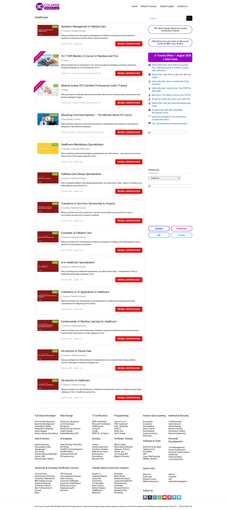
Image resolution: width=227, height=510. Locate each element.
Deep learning (66, 444)
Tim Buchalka (97, 483)
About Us (147, 474)
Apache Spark (41, 459)
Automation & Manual (123, 447)
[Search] (189, 18)
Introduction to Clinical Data (76, 351)
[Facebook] (145, 497)
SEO (77, 433)
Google (95, 431)
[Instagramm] (155, 497)
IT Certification (99, 415)
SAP (145, 454)
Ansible (105, 449)
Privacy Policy (184, 506)
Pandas (38, 454)
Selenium (118, 449)
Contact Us (182, 6)
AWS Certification (99, 422)
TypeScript (122, 424)
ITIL (98, 433)
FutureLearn (182, 229)
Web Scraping (120, 444)
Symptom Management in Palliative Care (83, 26)
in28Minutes (97, 490)
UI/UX (62, 424)
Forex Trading (148, 429)
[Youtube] (164, 497)
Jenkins (95, 444)
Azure (99, 452)
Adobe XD (64, 429)
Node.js (38, 433)
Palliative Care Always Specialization (81, 174)
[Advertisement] (170, 260)
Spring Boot (53, 433)
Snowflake (147, 452)
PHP (116, 424)
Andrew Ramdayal (122, 478)
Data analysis (40, 447)
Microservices (98, 459)
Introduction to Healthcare (75, 380)
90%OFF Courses (149, 6)
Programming (121, 415)
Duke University (66, 478)
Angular (43, 431)
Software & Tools (152, 441)
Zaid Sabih (118, 486)
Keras (66, 447)
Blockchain (147, 436)
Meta (37, 493)
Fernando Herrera (121, 488)
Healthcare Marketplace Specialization (82, 144)
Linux (145, 456)
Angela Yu (96, 474)
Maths (70, 452)
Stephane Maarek (99, 476)
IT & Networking (175, 422)
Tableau (146, 449)
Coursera (66, 31)
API (126, 454)
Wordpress (64, 426)
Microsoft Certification (101, 424)
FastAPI (63, 452)
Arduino (154, 459)
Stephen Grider (120, 490)
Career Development (177, 450)
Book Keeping (148, 431)
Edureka (181, 235)
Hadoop (50, 459)
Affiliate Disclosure (150, 481)
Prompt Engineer (75, 449)
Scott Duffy (97, 481)
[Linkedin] (174, 497)
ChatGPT (64, 449)
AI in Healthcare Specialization (77, 262)
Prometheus (97, 456)
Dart (121, 431)
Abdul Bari (96, 493)
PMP (94, 433)
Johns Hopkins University (70, 476)
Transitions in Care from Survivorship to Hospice (88, 203)
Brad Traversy (98, 486)
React (37, 431)
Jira (122, 452)
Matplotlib (52, 454)
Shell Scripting (154, 456)
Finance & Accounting (154, 415)
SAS (43, 456)
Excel (152, 449)
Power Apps (156, 447)
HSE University (66, 474)
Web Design (66, 415)
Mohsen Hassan (98, 488)
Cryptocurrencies (150, 433)
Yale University (41, 474)
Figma (71, 429)
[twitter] (150, 497)
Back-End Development (44, 424)
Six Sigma (104, 433)
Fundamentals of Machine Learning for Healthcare (89, 321)
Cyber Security (175, 424)
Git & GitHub (40, 426)
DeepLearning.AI (67, 488)
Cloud (105, 452)
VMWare (146, 459)
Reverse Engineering (177, 433)
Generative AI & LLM (68, 454)
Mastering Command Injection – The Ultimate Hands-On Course (96, 115)
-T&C (190, 506)
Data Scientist (42, 438)
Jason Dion (96, 478)
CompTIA (96, 429)
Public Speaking (175, 457)
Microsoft (64, 490)
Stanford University (79, 31)
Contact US (172, 506)
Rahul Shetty (119, 476)
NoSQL (42, 452)
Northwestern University (45, 476)
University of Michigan (69, 481)
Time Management (177, 447)
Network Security (176, 429)
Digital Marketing (67, 433)
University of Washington (70, 483)
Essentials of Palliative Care (76, 232)
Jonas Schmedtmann (123, 481)
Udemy (65, 60)
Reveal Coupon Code (129, 44)
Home (134, 6)
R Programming (66, 456)
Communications (176, 459)
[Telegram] (179, 497)
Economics (147, 424)
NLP (61, 447)
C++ (120, 422)
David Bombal (68, 119)
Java (116, 422)
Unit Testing (119, 454)
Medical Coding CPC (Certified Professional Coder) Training (94, 85)
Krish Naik (118, 474)
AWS (94, 452)
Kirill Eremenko (120, 483)
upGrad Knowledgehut (178, 481)
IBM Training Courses (43, 481)
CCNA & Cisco (97, 426)
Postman (125, 456)
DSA (116, 426)
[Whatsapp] (160, 497)
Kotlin (116, 431)
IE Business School (68, 486)
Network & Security (179, 415)
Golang (122, 433)
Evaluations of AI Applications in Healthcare (85, 292)
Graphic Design (66, 431)
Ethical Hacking (175, 426)
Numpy (45, 454)
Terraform (96, 449)
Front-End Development (45, 422)
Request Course (149, 479)
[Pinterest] (169, 497)
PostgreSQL (49, 429)
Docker (95, 447)
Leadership (173, 454)
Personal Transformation (179, 452)
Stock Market (148, 426)
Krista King (118, 493)
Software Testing (123, 438)
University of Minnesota (80, 149)
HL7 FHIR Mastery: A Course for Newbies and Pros (89, 56)
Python (38, 456)
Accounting (147, 422)
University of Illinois (43, 486)
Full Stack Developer (45, 415)
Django (44, 433)
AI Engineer (66, 438)
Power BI (146, 447)
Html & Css (64, 422)
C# (124, 422)
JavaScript (74, 422)
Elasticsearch (97, 454)
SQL (36, 452)
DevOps (96, 438)
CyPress (126, 449)
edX (159, 235)
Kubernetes (103, 447)
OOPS (116, 429)
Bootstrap (70, 424)
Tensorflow (77, 444)
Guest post (147, 477)
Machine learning (42, 444)
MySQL (48, 426)
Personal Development (175, 440)
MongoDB (39, 429)
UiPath (117, 452)
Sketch (78, 429)
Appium (117, 456)
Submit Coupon (167, 6)
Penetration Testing (177, 431)
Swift (116, 433)
